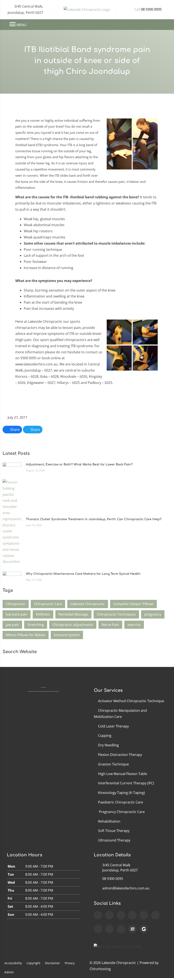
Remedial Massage (73, 614)
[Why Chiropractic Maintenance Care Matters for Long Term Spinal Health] (12, 576)
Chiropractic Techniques (116, 614)
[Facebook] (109, 915)
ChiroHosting (100, 969)
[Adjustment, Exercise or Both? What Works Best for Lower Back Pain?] (12, 467)
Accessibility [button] (13, 963)
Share (14, 429)
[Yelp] (109, 929)
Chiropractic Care (48, 604)
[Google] (98, 915)
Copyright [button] (33, 963)
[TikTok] (144, 915)
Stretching (35, 624)
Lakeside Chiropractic (87, 604)
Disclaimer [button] (52, 963)
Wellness (43, 614)
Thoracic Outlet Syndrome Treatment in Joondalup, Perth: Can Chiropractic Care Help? (93, 519)
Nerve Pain (110, 624)
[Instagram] (121, 915)
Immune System (67, 635)
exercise (134, 624)
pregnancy (152, 614)
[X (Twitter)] (155, 915)
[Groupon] (144, 929)
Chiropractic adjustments (72, 624)
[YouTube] (132, 915)
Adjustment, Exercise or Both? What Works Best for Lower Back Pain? (79, 464)
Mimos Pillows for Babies (25, 635)
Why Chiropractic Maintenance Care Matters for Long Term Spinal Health (83, 573)
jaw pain (12, 624)
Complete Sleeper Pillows (133, 604)
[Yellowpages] (132, 929)
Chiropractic (15, 604)
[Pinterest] (121, 929)
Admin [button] (9, 972)
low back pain (16, 614)
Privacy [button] (70, 963)
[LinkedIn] (98, 929)
